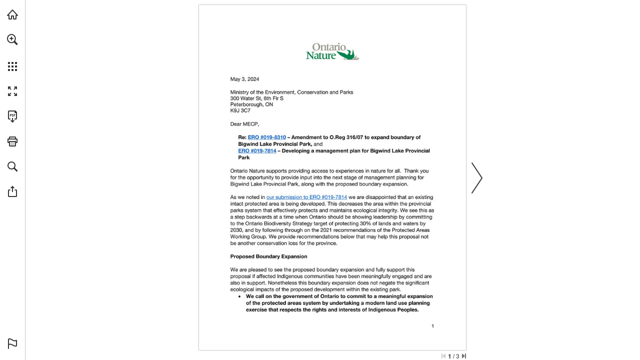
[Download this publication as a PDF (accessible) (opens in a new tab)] (12, 116)
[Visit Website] (267, 137)
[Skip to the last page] (464, 356)
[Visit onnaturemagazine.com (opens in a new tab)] (12, 14)
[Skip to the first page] (444, 356)
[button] (12, 39)
